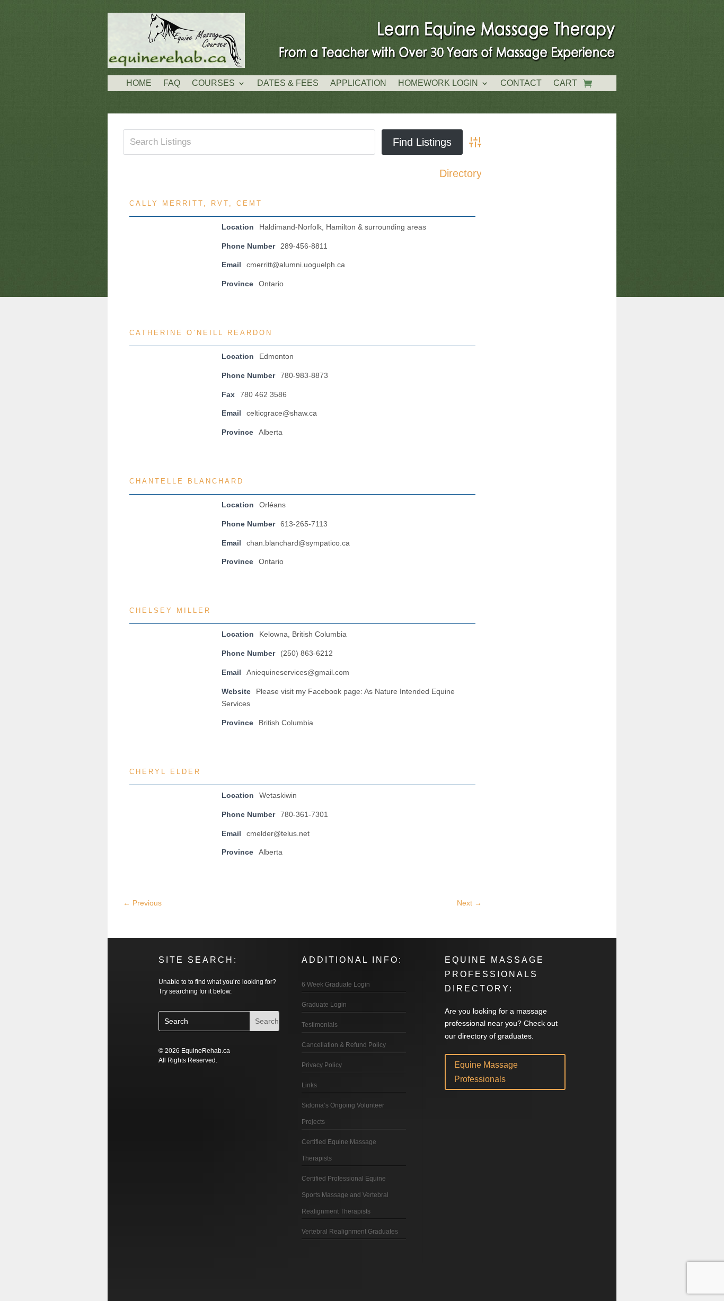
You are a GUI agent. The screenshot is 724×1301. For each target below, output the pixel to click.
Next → (469, 903)
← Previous (142, 903)
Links (309, 1085)
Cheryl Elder (165, 772)
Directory (460, 173)
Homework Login (438, 83)
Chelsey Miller (170, 610)
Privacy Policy (322, 1065)
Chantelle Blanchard (186, 481)
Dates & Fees (288, 83)
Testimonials (320, 1025)
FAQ (171, 83)
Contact (521, 83)
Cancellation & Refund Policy (344, 1045)
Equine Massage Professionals (486, 1072)
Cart (565, 83)
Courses (213, 83)
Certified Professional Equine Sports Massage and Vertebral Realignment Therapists (345, 1195)
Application (358, 83)
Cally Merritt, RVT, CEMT (195, 203)
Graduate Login (324, 1004)
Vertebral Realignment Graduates (350, 1231)
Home (139, 83)
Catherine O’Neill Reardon (200, 333)
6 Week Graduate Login (336, 984)
